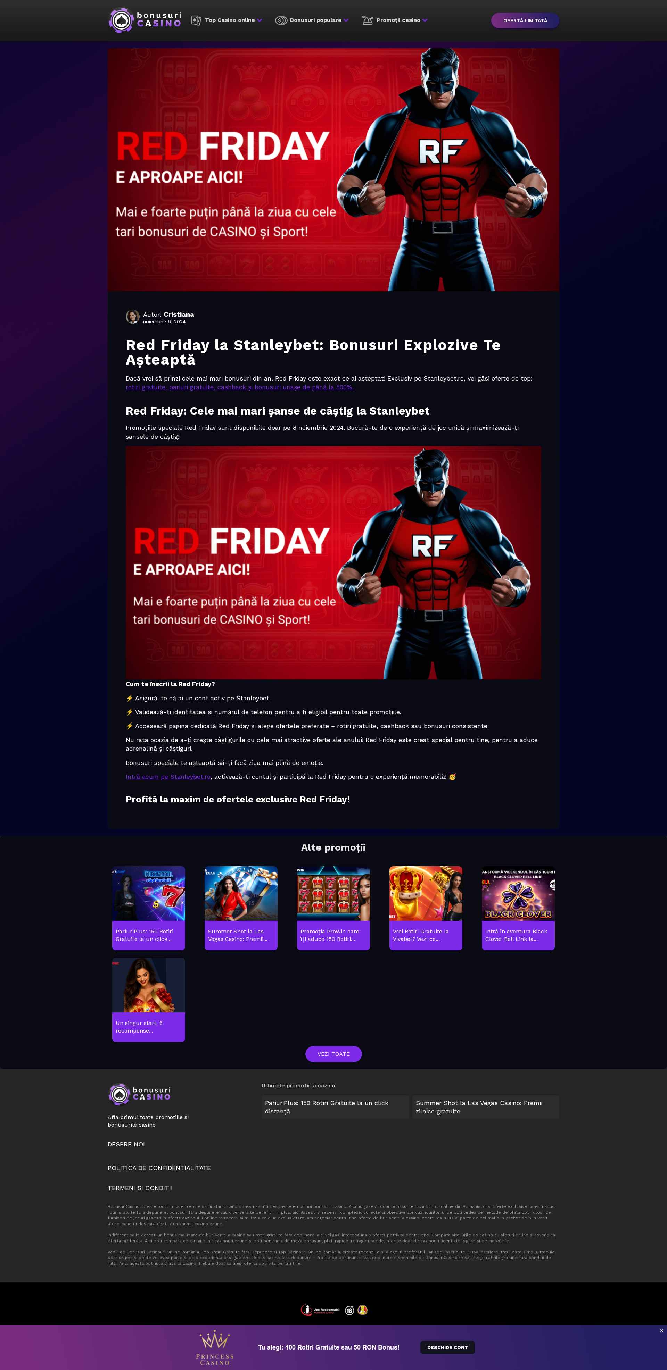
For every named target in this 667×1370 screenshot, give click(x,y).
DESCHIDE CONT (447, 1347)
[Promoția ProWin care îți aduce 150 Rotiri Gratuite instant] (333, 908)
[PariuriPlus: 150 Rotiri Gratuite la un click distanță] (148, 908)
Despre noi (126, 1144)
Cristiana (179, 314)
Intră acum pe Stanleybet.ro (168, 776)
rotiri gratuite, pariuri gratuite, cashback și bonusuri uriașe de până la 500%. (240, 387)
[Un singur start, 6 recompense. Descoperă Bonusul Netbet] (148, 1000)
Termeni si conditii (140, 1188)
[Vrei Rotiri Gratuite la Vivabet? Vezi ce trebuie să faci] (425, 908)
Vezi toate (334, 1054)
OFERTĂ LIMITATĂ (525, 20)
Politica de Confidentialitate (159, 1167)
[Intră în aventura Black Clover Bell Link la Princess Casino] (518, 908)
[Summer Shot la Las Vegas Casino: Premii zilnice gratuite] (241, 908)
